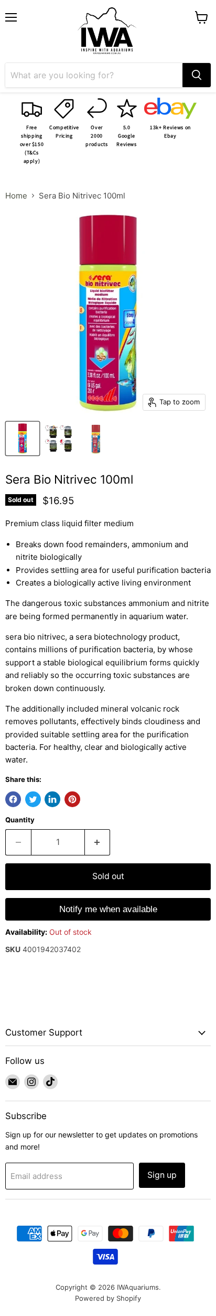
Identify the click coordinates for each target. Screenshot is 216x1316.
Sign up (162, 1175)
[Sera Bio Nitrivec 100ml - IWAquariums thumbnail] (22, 438)
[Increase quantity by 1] (98, 842)
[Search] (196, 75)
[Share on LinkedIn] (52, 799)
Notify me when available (108, 909)
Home (16, 195)
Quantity (20, 820)
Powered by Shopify (108, 1298)
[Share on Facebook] (13, 799)
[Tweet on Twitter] (33, 799)
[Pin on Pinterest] (72, 799)
